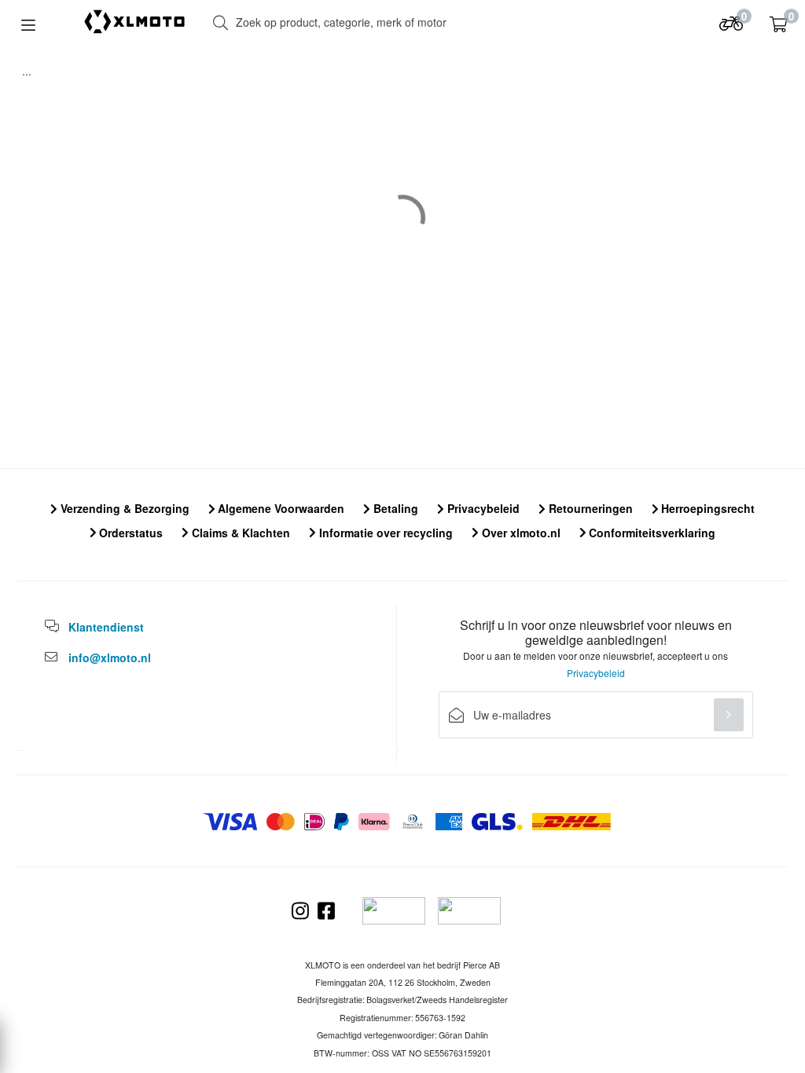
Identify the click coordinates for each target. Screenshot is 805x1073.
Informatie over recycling (384, 532)
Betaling (394, 508)
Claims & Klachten (239, 532)
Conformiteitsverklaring (650, 532)
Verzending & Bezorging (123, 508)
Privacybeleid (482, 508)
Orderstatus (129, 532)
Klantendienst (106, 627)
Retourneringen (589, 508)
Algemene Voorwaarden (279, 508)
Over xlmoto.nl (520, 532)
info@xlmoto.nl (109, 657)
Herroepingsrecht (706, 508)
